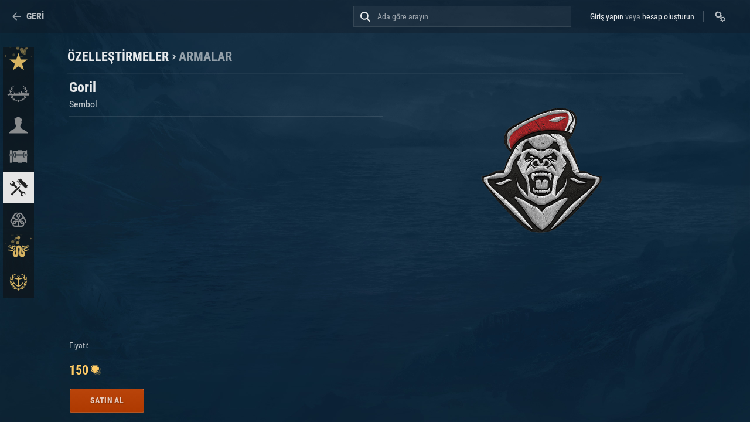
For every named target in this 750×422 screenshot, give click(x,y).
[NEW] (18, 62)
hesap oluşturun (668, 16)
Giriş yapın (606, 16)
